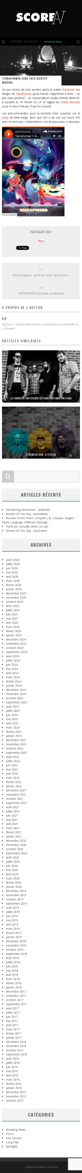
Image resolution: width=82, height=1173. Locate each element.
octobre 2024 (14, 648)
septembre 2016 (16, 1054)
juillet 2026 (13, 564)
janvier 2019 (14, 937)
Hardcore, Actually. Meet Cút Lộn (27, 526)
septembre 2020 (16, 853)
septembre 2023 (16, 702)
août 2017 (12, 1008)
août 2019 (12, 908)
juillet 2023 (13, 711)
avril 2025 (12, 623)
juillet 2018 (13, 962)
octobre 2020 (14, 849)
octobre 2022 (14, 748)
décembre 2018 (16, 941)
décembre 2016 (16, 1042)
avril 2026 (12, 576)
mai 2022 (12, 769)
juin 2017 (12, 1017)
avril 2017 (12, 1025)
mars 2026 (13, 581)
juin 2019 (12, 916)
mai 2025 (12, 618)
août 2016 (12, 1058)
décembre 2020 (16, 840)
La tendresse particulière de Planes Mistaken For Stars (41, 398)
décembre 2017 (16, 991)
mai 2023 (12, 719)
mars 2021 (13, 828)
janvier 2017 (14, 1037)
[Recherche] (79, 41)
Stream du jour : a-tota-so (41, 454)
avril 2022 (12, 773)
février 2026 (13, 585)
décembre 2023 (16, 690)
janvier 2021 (14, 836)
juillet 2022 (13, 761)
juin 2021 (12, 815)
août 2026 (12, 560)
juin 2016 (12, 1067)
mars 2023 (13, 727)
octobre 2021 (14, 799)
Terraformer (24, 94)
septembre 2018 (16, 954)
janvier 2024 (14, 685)
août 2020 (12, 857)
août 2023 (12, 706)
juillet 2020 (13, 861)
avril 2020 (12, 874)
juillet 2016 (13, 1063)
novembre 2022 (16, 744)
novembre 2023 (16, 694)
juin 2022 (12, 765)
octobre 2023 (14, 698)
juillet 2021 (13, 811)
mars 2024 (13, 677)
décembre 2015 (16, 1092)
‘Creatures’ (68, 89)
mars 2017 (13, 1029)
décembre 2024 (16, 639)
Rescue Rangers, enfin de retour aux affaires (40, 275)
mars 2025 (13, 627)
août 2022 (12, 757)
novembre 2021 (16, 794)
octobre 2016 (14, 1050)
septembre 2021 (16, 803)
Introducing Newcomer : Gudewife (60, 41)
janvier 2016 (14, 1088)
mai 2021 (12, 820)
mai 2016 (12, 1071)
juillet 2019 (13, 912)
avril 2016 (12, 1075)
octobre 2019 (14, 899)
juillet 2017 (13, 1012)
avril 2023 (12, 723)
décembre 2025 (16, 593)
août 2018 (12, 958)
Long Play (12, 1142)
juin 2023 (12, 715)
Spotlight (11, 1146)
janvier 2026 (14, 589)
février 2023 (13, 731)
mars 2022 (13, 778)
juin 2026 (12, 568)
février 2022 (13, 782)
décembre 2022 (16, 740)
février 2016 (13, 1084)
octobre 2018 (14, 949)
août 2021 (12, 807)
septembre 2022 (16, 752)
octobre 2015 (14, 1100)
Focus (10, 1134)
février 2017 (13, 1033)
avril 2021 (12, 824)
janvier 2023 (14, 736)
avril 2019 (12, 924)
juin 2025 (12, 614)
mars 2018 (13, 979)
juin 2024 (12, 664)
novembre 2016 (16, 1046)
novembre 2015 (16, 1096)
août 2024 (12, 656)
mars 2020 (13, 878)
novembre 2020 (16, 845)
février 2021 (13, 832)
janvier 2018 (14, 987)
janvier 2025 (14, 635)
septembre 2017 (16, 1004)
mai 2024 (12, 669)
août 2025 (12, 606)
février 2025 (13, 631)
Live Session (14, 1138)
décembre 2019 (16, 891)
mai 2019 (12, 920)
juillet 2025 (13, 610)
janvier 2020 (14, 887)
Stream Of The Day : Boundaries (27, 514)
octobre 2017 (14, 1000)
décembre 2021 (16, 790)
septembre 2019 (16, 903)
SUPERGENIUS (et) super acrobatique (41, 293)
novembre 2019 (16, 895)
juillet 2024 (13, 660)
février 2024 (13, 681)
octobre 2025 (14, 602)
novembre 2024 (16, 643)
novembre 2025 (16, 597)
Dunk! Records (70, 102)
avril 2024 (12, 673)
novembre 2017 (16, 996)
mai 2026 (12, 572)
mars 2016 (13, 1079)
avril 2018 (12, 975)
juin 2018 (12, 966)
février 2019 (13, 933)
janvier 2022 (14, 786)
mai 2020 (12, 870)
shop (5, 117)
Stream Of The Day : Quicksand (26, 531)
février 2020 (13, 882)
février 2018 (13, 983)
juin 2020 (12, 866)
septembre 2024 (16, 652)
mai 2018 (12, 970)
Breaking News (15, 1129)
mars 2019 (13, 928)
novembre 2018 (16, 945)
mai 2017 (12, 1021)
